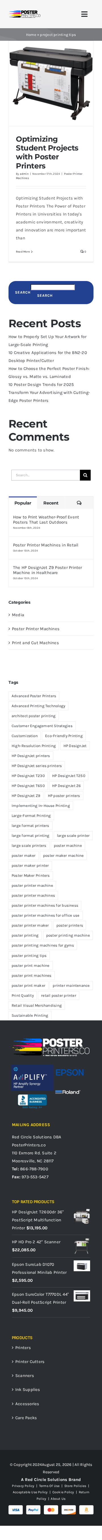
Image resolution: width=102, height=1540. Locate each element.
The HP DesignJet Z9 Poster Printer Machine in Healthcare (47, 570)
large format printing (31, 835)
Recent (51, 503)
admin (24, 174)
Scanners (24, 1375)
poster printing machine (68, 935)
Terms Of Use (49, 1486)
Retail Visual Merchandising (37, 1005)
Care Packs (26, 1417)
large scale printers (29, 845)
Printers (23, 1347)
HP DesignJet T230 (28, 776)
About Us (57, 1499)
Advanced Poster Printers (34, 696)
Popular (22, 503)
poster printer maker (30, 925)
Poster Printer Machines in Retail (45, 545)
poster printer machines (33, 895)
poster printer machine (32, 885)
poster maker (24, 855)
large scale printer (73, 835)
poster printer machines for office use (46, 915)
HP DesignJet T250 (68, 776)
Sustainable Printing (30, 1015)
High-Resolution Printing (34, 746)
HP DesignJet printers (31, 756)
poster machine (68, 845)
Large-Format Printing (31, 815)
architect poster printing (34, 716)
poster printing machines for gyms (43, 945)
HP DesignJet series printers (37, 766)
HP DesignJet (75, 746)
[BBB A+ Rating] (32, 1092)
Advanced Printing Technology (38, 706)
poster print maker (28, 985)
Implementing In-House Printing (41, 805)
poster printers (69, 925)
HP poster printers (64, 796)
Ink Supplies (27, 1389)
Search (23, 292)
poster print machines (32, 975)
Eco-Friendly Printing (64, 736)
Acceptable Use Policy (30, 1492)
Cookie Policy (63, 1492)
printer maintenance (71, 985)
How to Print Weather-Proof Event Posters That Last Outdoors (46, 519)
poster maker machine (63, 855)
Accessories (27, 1403)
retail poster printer (58, 995)
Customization (25, 736)
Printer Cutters (29, 1361)
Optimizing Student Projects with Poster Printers (47, 152)
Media (18, 614)
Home (31, 34)
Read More (23, 251)
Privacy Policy (23, 1486)
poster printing (25, 935)
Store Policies (75, 1486)
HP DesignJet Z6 (66, 786)
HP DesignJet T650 (28, 786)
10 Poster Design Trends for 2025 (41, 384)
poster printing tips (29, 955)
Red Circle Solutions (32, 1137)
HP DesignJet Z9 (26, 796)
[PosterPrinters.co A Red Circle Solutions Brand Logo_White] (51, 1039)
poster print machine (31, 965)
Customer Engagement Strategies (42, 726)
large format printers (30, 825)
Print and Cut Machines (35, 642)
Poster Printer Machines (36, 628)
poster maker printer (30, 865)
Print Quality (23, 995)
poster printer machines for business (45, 905)
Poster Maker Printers (31, 875)
